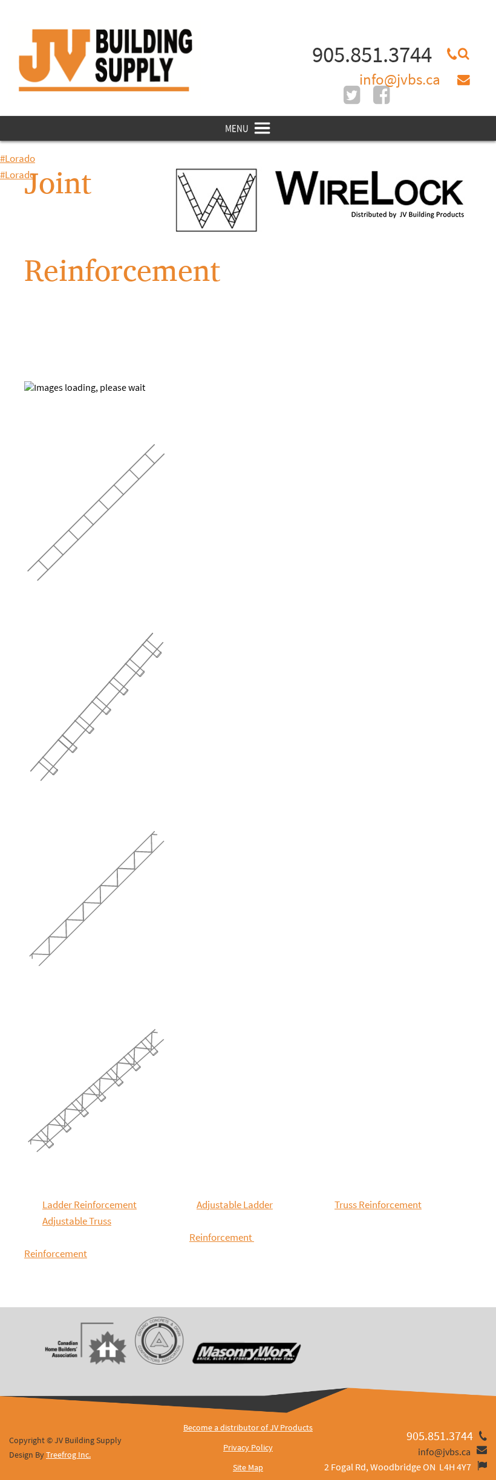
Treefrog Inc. (68, 1454)
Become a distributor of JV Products (248, 1427)
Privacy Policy (248, 1447)
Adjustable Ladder (235, 1204)
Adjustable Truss (76, 1220)
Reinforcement (221, 1237)
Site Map (248, 1467)
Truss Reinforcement (378, 1204)
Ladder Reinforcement (89, 1204)
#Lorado (17, 158)
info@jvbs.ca (399, 79)
